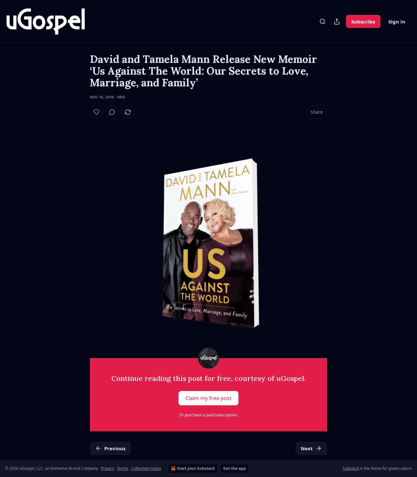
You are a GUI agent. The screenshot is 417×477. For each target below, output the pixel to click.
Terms (122, 468)
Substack (351, 468)
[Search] (322, 21)
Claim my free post (208, 398)
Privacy (107, 468)
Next (307, 448)
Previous (114, 448)
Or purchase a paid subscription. (208, 415)
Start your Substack (196, 468)
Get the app (234, 468)
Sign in (396, 21)
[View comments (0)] (112, 112)
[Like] (96, 112)
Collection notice (146, 468)
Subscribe (363, 21)
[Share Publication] (336, 21)
